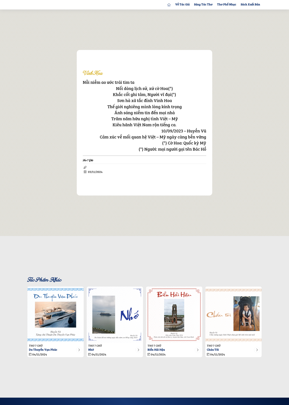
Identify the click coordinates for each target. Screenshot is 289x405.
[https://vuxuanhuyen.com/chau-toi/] (233, 315)
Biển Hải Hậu (156, 350)
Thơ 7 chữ (88, 160)
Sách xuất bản (250, 4)
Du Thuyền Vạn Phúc (43, 350)
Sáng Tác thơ (203, 4)
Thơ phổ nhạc (226, 4)
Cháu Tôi (213, 350)
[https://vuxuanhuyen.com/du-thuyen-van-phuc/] (55, 315)
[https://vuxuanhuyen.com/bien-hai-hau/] (174, 315)
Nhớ (91, 350)
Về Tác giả (182, 4)
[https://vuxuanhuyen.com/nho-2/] (115, 315)
